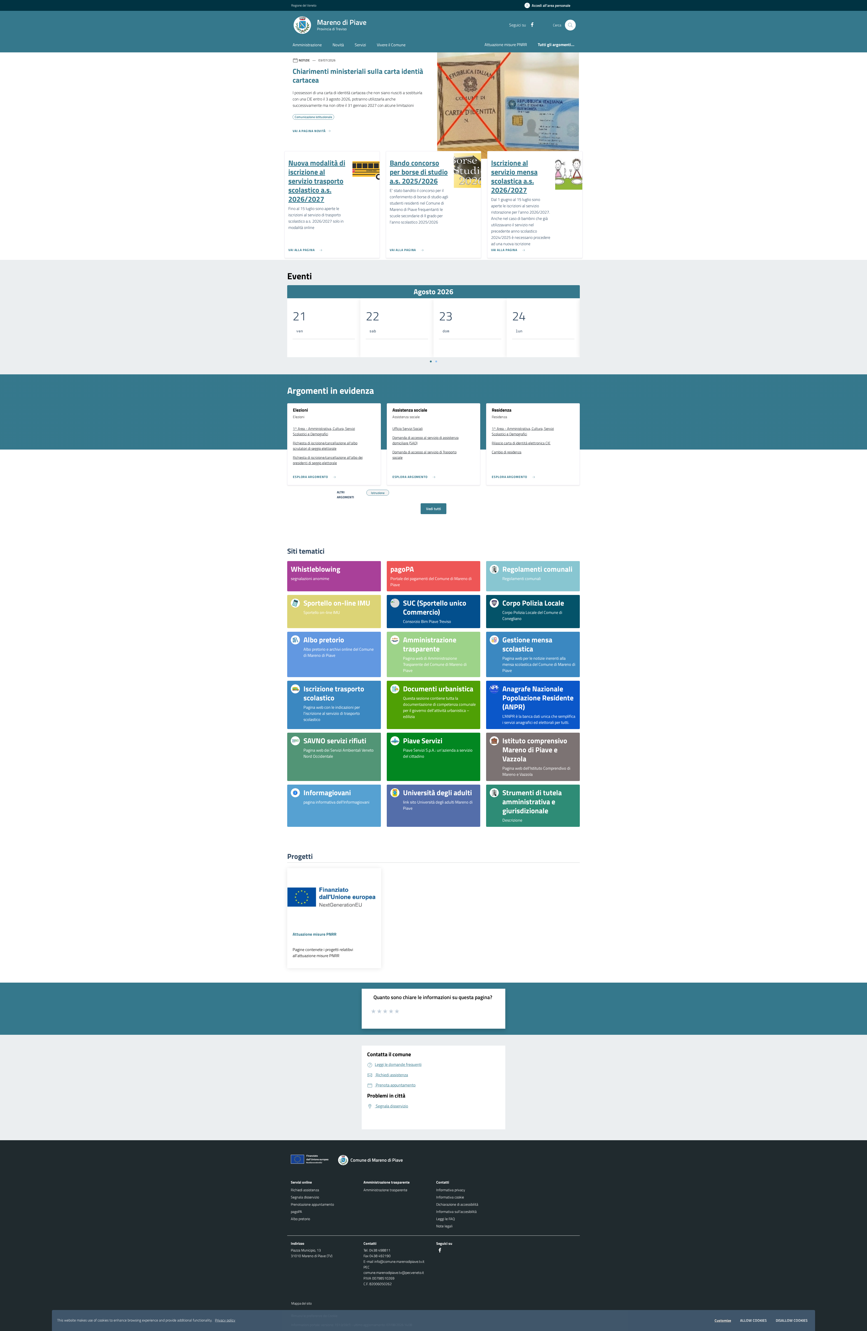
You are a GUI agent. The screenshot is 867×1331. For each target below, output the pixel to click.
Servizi (360, 45)
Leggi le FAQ (445, 1218)
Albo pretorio (300, 1218)
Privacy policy (225, 1320)
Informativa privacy (450, 1190)
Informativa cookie (450, 1197)
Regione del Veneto (303, 5)
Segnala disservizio (305, 1197)
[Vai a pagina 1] (431, 361)
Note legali (444, 1226)
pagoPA (296, 1211)
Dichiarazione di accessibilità (457, 1204)
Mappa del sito (301, 1303)
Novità (338, 45)
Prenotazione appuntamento (312, 1204)
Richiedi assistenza (305, 1190)
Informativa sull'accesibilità (456, 1211)
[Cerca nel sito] (570, 25)
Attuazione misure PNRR (506, 45)
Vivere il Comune (391, 45)
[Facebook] (530, 25)
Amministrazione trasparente (385, 1190)
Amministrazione (307, 45)
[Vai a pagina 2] (436, 361)
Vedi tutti (433, 508)
